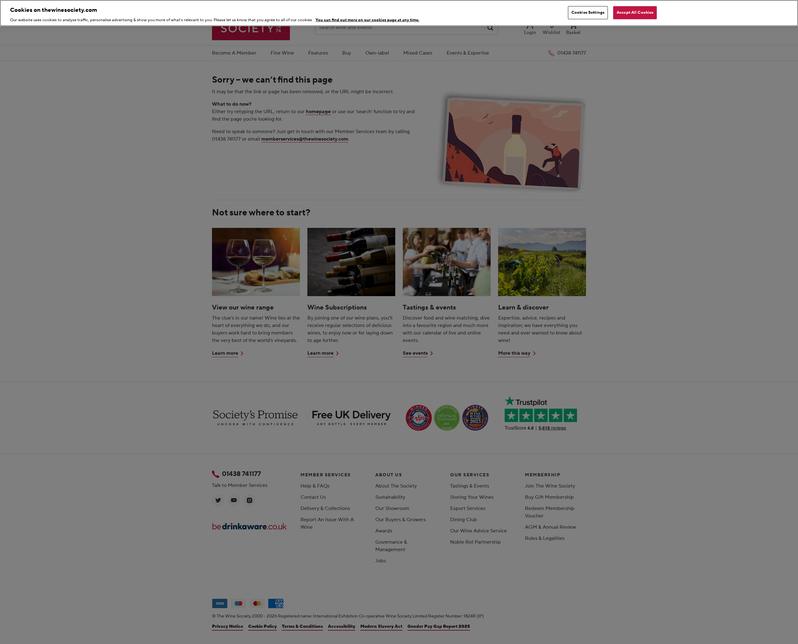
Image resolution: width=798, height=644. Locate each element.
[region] (399, 13)
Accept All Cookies (635, 12)
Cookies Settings (587, 12)
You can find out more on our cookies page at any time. (367, 19)
